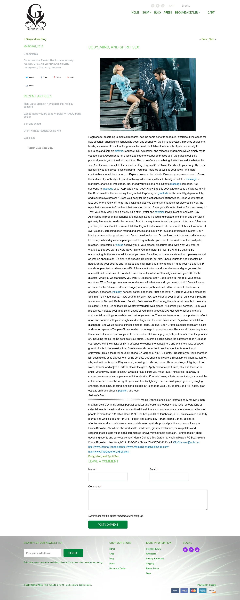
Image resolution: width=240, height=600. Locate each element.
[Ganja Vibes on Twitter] (153, 6)
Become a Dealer (187, 12)
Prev (204, 39)
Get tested (29, 137)
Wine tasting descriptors (50, 67)
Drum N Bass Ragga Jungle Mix (42, 130)
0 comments (31, 54)
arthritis (119, 151)
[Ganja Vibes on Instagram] (163, 6)
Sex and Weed (32, 123)
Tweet (31, 77)
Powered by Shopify (206, 584)
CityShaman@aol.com (186, 442)
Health (53, 60)
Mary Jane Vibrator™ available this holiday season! (48, 105)
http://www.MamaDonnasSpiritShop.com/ (145, 447)
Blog (157, 12)
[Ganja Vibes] (46, 17)
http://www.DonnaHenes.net (104, 447)
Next (211, 39)
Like (45, 77)
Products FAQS (153, 548)
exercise (160, 212)
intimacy (116, 292)
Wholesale (151, 553)
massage (191, 179)
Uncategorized (30, 67)
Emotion (45, 60)
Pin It (59, 77)
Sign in (171, 6)
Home (135, 12)
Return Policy (152, 568)
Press (168, 12)
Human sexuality (65, 60)
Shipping (150, 563)
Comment (94, 486)
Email (31, 85)
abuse (119, 245)
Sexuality (64, 63)
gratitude (163, 193)
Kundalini (28, 63)
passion (122, 390)
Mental (37, 63)
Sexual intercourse (50, 63)
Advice (36, 60)
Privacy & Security (155, 558)
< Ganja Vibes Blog (35, 39)
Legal (148, 573)
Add (72, 77)
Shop (146, 12)
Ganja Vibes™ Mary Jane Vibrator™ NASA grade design (52, 115)
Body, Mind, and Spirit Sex (113, 47)
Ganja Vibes (37, 584)
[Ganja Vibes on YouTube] (158, 6)
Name (92, 469)
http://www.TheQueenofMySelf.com (108, 451)
